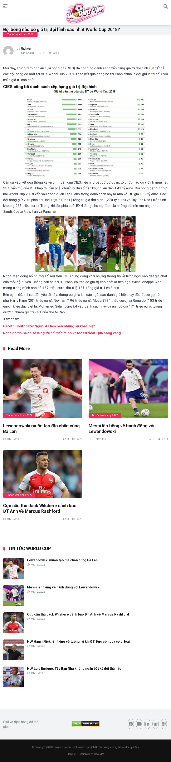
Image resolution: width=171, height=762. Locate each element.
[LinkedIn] (147, 724)
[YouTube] (139, 724)
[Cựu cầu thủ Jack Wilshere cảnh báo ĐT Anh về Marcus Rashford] (42, 474)
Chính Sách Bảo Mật (92, 754)
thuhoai (26, 48)
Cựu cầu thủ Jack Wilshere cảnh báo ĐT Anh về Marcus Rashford (40, 508)
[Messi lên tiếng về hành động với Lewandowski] (128, 388)
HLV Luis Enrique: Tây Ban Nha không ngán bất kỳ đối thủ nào (74, 669)
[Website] (164, 724)
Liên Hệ (71, 754)
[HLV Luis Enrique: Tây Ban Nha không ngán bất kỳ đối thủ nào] (13, 686)
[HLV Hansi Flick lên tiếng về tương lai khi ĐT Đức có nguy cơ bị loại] (13, 659)
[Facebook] (131, 724)
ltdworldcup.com (62, 747)
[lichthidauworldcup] (85, 13)
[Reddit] (155, 724)
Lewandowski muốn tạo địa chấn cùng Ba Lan (62, 560)
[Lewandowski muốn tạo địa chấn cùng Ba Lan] (42, 388)
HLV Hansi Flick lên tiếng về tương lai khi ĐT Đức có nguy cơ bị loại (78, 641)
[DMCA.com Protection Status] (86, 725)
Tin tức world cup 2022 (20, 34)
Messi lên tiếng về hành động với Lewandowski (63, 587)
